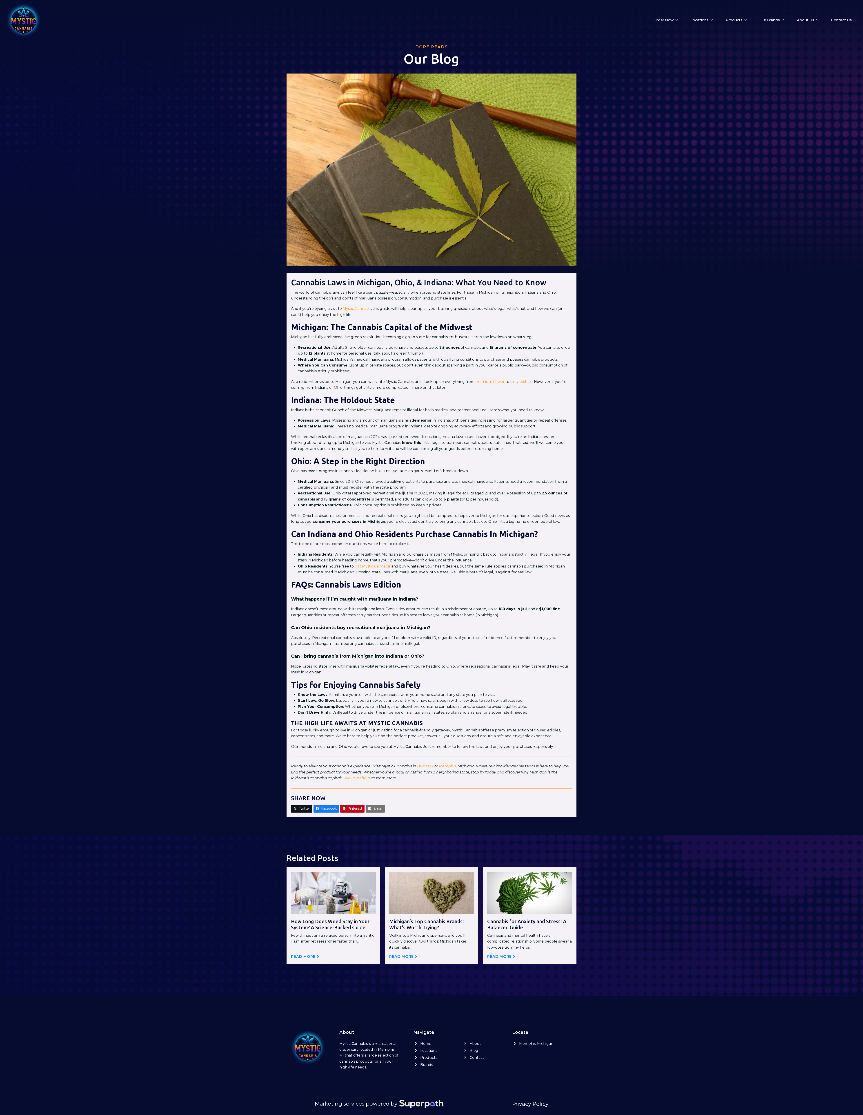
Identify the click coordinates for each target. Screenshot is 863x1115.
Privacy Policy (530, 1104)
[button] (301, 809)
